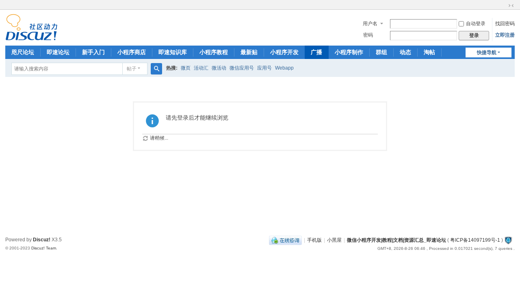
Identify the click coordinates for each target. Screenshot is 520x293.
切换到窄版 (511, 5)
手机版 (314, 240)
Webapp (284, 68)
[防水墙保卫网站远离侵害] (508, 240)
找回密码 (505, 23)
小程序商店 (131, 52)
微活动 (219, 68)
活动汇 (201, 68)
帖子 (131, 69)
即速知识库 (172, 52)
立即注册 (505, 35)
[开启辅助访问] (503, 5)
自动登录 (475, 23)
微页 (186, 68)
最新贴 (249, 52)
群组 (381, 52)
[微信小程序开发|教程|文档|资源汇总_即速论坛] (31, 37)
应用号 (264, 68)
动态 (405, 52)
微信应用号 (242, 68)
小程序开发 (284, 52)
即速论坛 (58, 52)
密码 (368, 35)
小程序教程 (213, 52)
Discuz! (41, 240)
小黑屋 (334, 240)
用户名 (370, 23)
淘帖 (429, 52)
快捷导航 (486, 52)
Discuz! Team (43, 248)
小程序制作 (349, 52)
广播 (316, 52)
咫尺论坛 (22, 52)
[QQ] (285, 240)
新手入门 (93, 52)
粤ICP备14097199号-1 (475, 240)
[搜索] (156, 68)
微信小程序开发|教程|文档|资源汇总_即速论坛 (396, 240)
